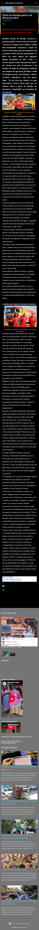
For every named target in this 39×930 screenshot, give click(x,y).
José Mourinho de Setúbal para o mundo (14, 869)
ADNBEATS (5, 647)
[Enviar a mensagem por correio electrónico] (3, 586)
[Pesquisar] (36, 3)
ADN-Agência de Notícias (14, 3)
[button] (3, 24)
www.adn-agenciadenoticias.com (12, 581)
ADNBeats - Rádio (15, 647)
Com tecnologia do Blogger (20, 923)
